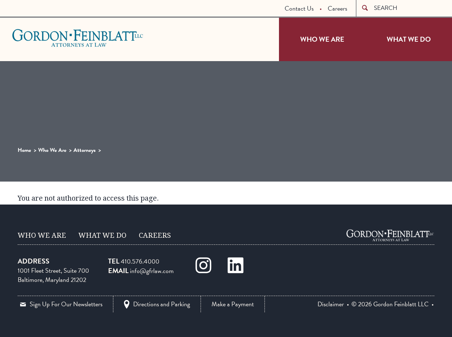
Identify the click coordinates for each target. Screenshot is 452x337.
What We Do (409, 39)
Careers (337, 8)
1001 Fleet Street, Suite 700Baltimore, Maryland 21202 (53, 275)
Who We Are (322, 39)
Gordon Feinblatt (40, 38)
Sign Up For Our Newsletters (66, 304)
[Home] (390, 235)
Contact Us (299, 8)
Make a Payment (233, 304)
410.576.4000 (140, 261)
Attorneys (84, 150)
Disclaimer (330, 304)
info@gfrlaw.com (152, 271)
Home (24, 150)
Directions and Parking (161, 304)
